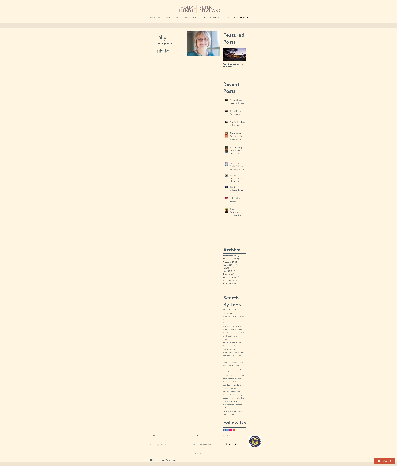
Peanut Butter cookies (230, 333)
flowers (225, 382)
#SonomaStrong (239, 310)
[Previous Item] (226, 54)
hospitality (226, 391)
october (225, 398)
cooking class (240, 369)
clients (241, 362)
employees (226, 375)
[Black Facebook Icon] (235, 17)
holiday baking (228, 388)
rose (235, 401)
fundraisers (240, 382)
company (238, 365)
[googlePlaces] (247, 17)
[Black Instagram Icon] (238, 17)
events (239, 375)
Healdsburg (227, 323)
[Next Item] (243, 54)
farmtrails (231, 378)
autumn (236, 352)
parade (232, 398)
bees (228, 356)
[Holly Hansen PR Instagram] (230, 430)
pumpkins (226, 401)
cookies (225, 369)
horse (242, 388)
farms (225, 378)
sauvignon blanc (228, 404)
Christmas (241, 316)
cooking (231, 369)
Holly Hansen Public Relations (232, 326)
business (238, 356)
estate (233, 375)
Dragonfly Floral (228, 320)
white (232, 414)
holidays (236, 388)
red (232, 401)
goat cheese (227, 385)
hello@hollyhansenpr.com (212, 17)
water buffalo (238, 411)
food (230, 382)
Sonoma (238, 336)
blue (233, 356)
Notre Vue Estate (236, 329)
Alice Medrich (227, 313)
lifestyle (232, 395)
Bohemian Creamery (229, 316)
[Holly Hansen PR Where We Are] (235, 444)
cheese (234, 359)
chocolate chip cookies (230, 362)
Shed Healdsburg (229, 336)
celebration (227, 359)
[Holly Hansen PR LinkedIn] (232, 444)
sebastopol (238, 404)
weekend (226, 414)
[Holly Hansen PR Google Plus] (234, 430)
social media (227, 408)
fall (243, 375)
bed (224, 356)
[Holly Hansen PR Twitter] (227, 430)
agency (225, 349)
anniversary (232, 349)
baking (242, 352)
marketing (239, 395)
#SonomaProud (228, 310)
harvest (239, 385)
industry (225, 395)
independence (236, 391)
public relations (240, 398)
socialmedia (236, 408)
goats (234, 385)
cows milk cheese (228, 372)
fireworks (238, 378)
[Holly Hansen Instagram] (226, 444)
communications (228, 365)
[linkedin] (244, 17)
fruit (234, 382)
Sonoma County (228, 339)
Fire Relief (238, 320)
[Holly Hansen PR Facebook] (224, 430)
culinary (238, 372)
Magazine (226, 329)
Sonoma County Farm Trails (232, 343)
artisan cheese (228, 352)
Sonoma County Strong (230, 346)
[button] (194, 17)
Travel (241, 346)
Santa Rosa (242, 333)
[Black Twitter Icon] (241, 17)
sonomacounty (228, 411)
